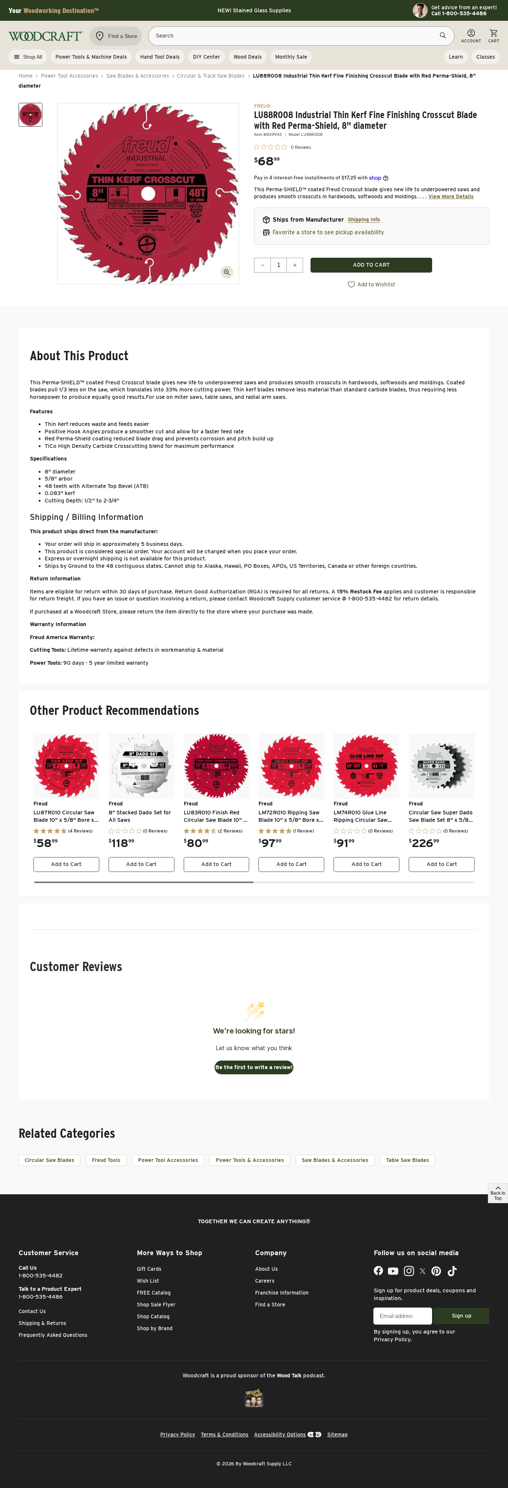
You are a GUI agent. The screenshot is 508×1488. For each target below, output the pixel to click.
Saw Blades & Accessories (137, 76)
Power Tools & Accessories (250, 1160)
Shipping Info (364, 219)
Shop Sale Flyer (156, 1305)
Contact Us (32, 1311)
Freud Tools (106, 1160)
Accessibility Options (280, 1434)
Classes (485, 57)
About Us (266, 1269)
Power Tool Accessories (69, 76)
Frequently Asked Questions (53, 1335)
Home (26, 76)
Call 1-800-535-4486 (458, 13)
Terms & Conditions (224, 1434)
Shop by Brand (155, 1328)
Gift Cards (149, 1269)
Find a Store (270, 1305)
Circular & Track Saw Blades (211, 76)
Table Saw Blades (407, 1160)
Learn (456, 57)
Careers (264, 1281)
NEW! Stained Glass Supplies (254, 10)
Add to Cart (66, 864)
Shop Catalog (153, 1316)
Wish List (148, 1281)
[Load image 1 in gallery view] (30, 115)
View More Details (451, 196)
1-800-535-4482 (41, 1275)
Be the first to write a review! (254, 1067)
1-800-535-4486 (41, 1296)
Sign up (462, 1315)
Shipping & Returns (42, 1323)
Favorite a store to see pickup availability (328, 232)
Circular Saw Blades (49, 1160)
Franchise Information (282, 1293)
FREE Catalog (154, 1293)
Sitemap (337, 1434)
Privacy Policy (392, 1339)
